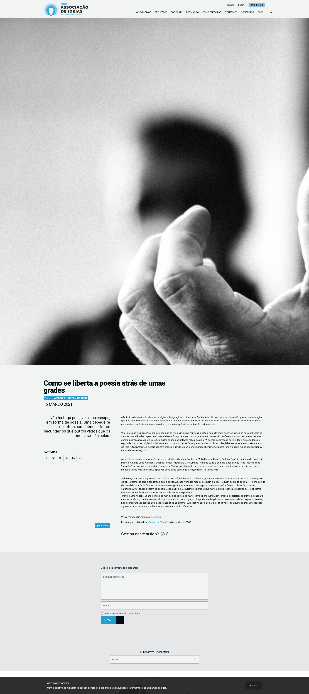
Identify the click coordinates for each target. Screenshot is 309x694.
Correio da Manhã (158, 522)
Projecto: (66, 398)
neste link (156, 517)
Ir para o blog (102, 525)
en (271, 12)
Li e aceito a (110, 613)
